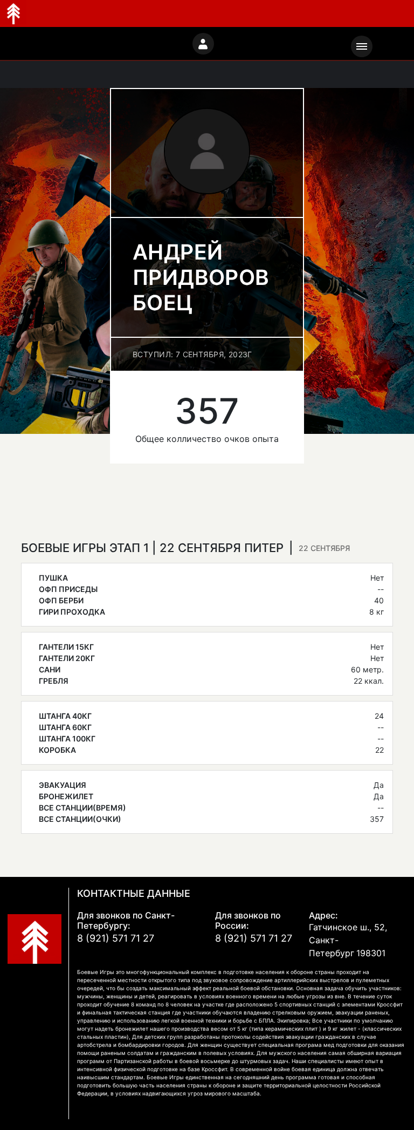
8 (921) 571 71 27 (115, 938)
